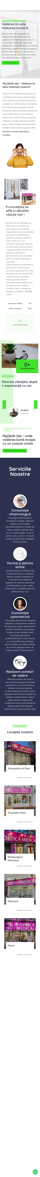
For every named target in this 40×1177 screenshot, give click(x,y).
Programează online (14, 451)
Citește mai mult (24, 778)
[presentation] (4, 404)
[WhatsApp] (35, 1172)
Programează (10, 63)
